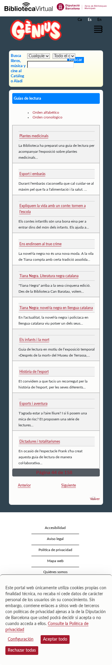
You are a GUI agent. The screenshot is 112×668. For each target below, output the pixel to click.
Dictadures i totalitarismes (39, 441)
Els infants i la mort (34, 340)
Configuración (20, 639)
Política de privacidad (55, 550)
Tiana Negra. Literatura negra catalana (49, 276)
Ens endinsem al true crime (40, 244)
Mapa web (55, 561)
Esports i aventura (33, 403)
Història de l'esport (34, 372)
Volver (95, 499)
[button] (99, 29)
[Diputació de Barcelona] (82, 6)
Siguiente (68, 485)
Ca (80, 19)
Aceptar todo (55, 639)
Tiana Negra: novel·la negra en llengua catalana (56, 308)
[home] (34, 30)
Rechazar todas (22, 650)
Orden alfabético (46, 112)
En (99, 19)
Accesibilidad (55, 528)
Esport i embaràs (32, 174)
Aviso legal (55, 539)
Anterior (24, 485)
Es (89, 19)
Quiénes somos (55, 572)
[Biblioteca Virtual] (28, 6)
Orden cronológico (47, 117)
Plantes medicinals (33, 136)
